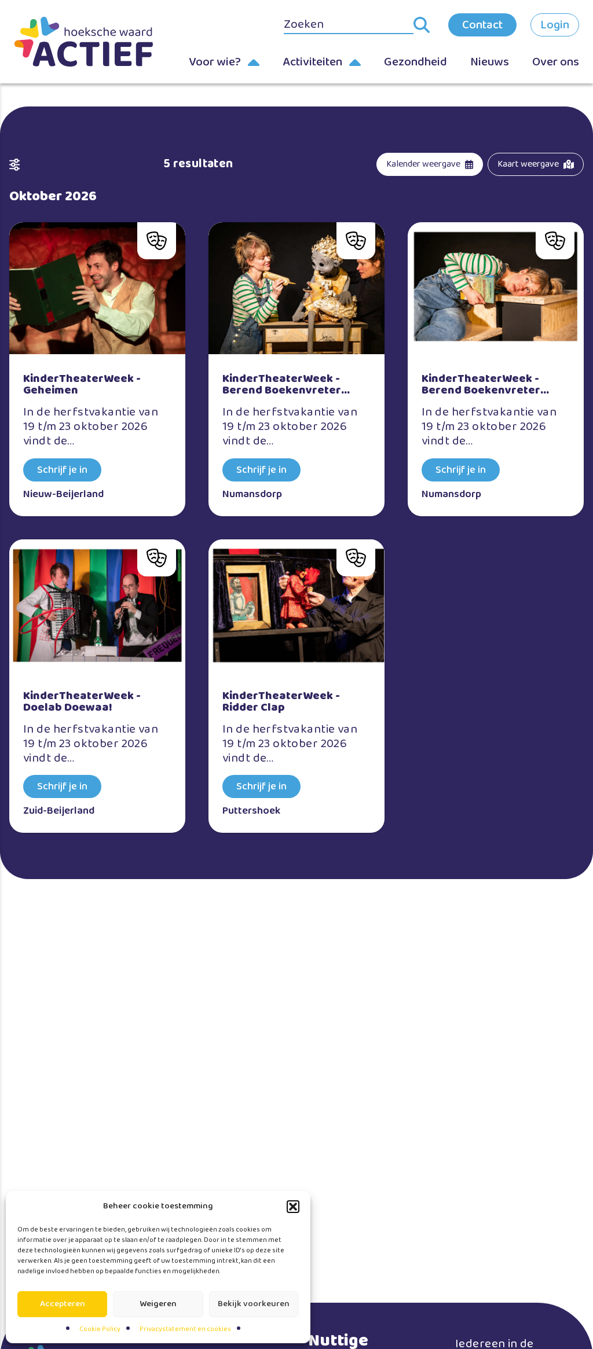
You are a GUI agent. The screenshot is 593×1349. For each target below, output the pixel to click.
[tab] (429, 164)
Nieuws (489, 62)
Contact (482, 25)
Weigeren (158, 1304)
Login (554, 25)
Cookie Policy (99, 1329)
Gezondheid (415, 62)
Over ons (555, 62)
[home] (83, 41)
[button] (293, 1206)
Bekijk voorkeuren (254, 1304)
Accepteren (62, 1304)
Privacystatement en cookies (185, 1329)
